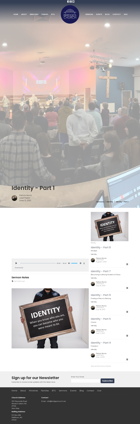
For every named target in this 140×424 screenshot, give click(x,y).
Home (16, 14)
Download (19, 268)
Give (125, 14)
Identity (109, 202)
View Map (15, 408)
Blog (107, 14)
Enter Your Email (77, 377)
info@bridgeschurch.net (56, 401)
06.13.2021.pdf (19, 281)
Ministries (34, 14)
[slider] (37, 263)
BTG (53, 14)
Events (99, 14)
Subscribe (107, 380)
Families (45, 14)
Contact (117, 14)
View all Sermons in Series (101, 366)
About (24, 14)
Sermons (89, 14)
